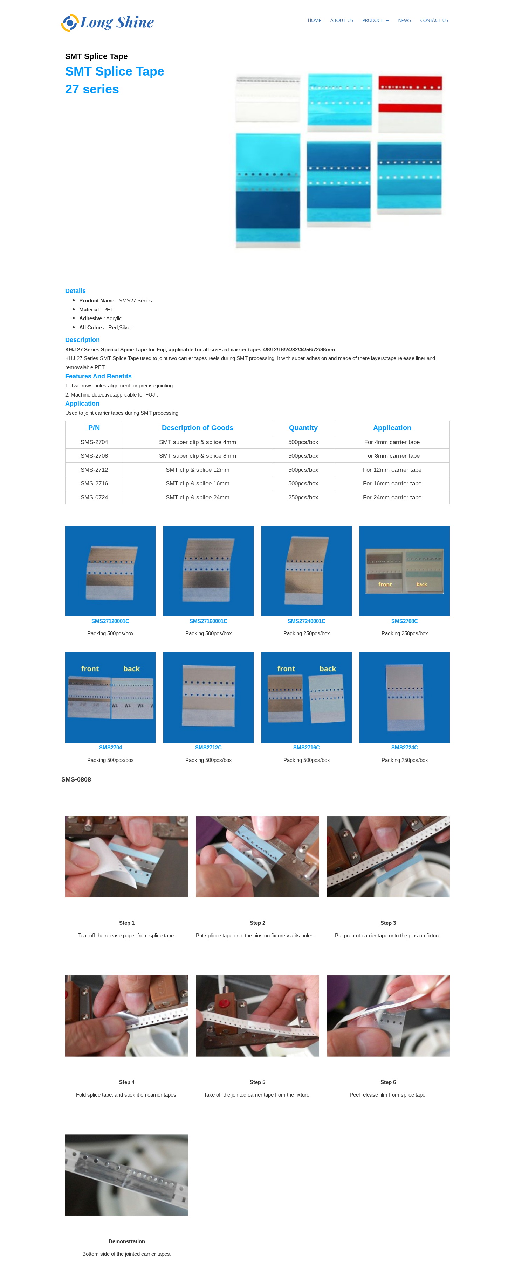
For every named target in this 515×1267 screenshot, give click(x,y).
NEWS (404, 19)
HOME (314, 19)
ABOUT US (341, 19)
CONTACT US (434, 19)
